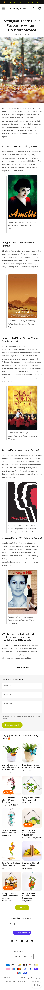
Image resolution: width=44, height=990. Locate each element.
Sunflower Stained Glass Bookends (30, 864)
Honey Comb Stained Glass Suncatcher (11, 894)
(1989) (20, 340)
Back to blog (23, 667)
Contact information (23, 985)
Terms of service (22, 981)
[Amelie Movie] (23, 219)
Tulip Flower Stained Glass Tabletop (11, 864)
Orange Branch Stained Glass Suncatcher (28, 895)
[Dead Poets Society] (23, 430)
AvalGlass (12, 978)
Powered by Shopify (22, 978)
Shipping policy (35, 981)
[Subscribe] (34, 924)
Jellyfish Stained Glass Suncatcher (10, 831)
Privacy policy (10, 981)
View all (22, 908)
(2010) (28, 450)
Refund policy (35, 978)
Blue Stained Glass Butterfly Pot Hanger (31, 766)
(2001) (28, 146)
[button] (3, 8)
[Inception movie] (22, 522)
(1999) (30, 538)
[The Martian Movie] (23, 318)
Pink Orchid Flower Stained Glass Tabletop (10, 800)
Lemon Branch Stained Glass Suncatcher (28, 832)
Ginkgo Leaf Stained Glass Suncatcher (31, 799)
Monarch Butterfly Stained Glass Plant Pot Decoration (10, 767)
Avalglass (6, 130)
